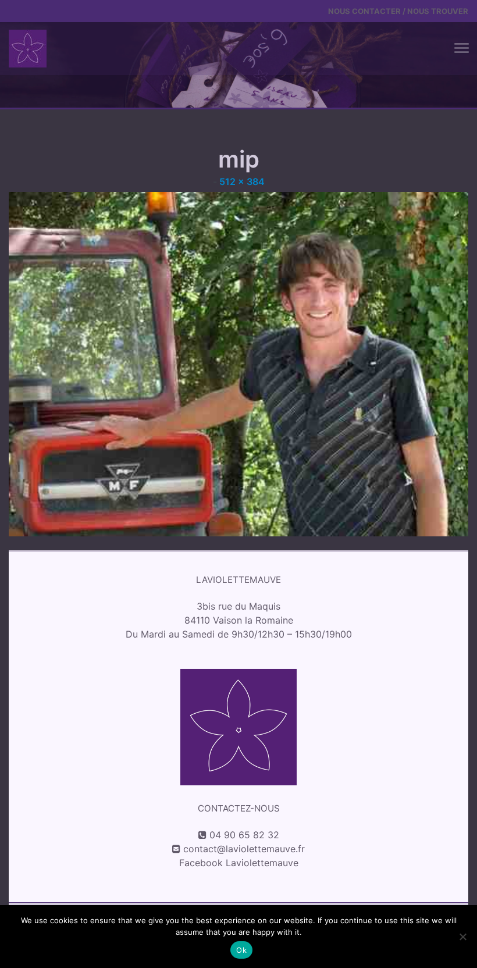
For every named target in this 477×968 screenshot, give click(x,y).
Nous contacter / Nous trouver (398, 11)
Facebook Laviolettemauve (238, 863)
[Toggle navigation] (461, 48)
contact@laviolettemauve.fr (244, 849)
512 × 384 (242, 181)
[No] (462, 936)
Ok (241, 950)
